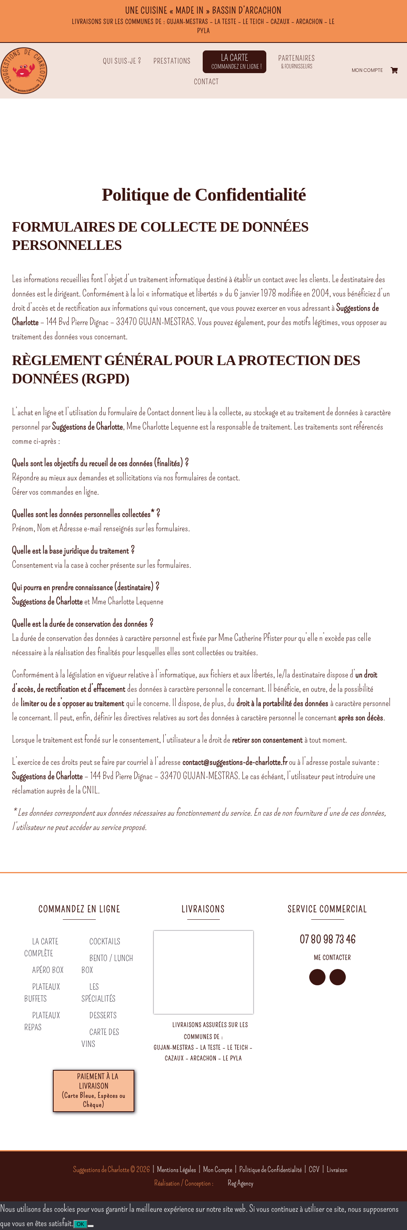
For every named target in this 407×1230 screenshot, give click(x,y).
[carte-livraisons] (203, 935)
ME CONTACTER (332, 957)
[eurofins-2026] (285, 1041)
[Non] (90, 1226)
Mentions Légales (176, 1169)
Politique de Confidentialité (270, 1169)
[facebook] (337, 977)
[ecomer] (371, 1041)
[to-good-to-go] (342, 1041)
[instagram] (317, 977)
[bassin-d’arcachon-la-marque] (313, 1041)
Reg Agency (240, 1182)
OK (80, 1224)
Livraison (337, 1169)
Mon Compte (217, 1169)
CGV (314, 1169)
